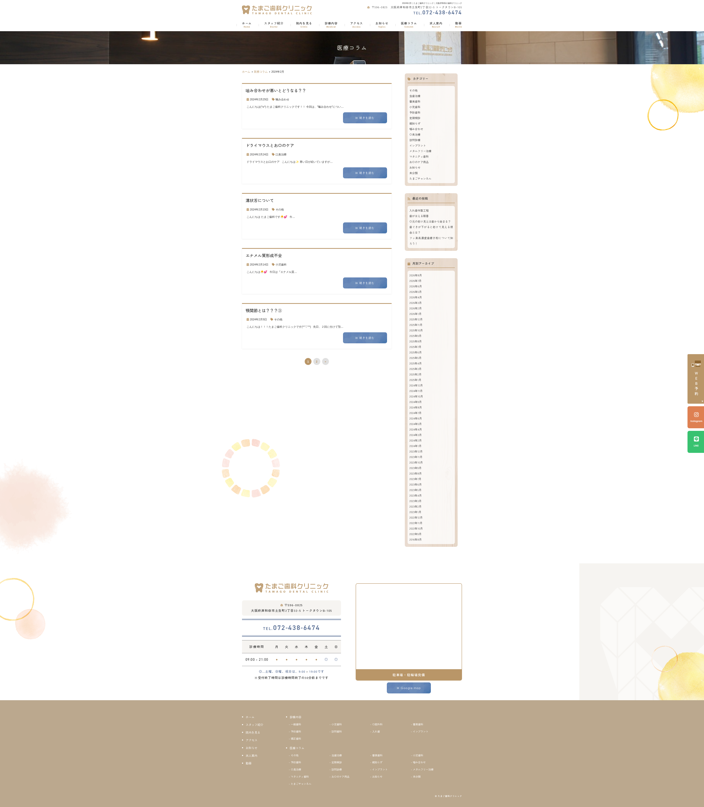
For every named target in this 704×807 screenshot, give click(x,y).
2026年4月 (415, 297)
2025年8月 (415, 341)
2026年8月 (415, 275)
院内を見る (304, 24)
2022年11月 (415, 523)
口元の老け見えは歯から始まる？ (430, 221)
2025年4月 (415, 363)
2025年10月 (416, 330)
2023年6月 (415, 484)
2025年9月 (415, 336)
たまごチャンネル (420, 178)
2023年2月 (415, 506)
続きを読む (367, 117)
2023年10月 (416, 462)
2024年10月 (416, 396)
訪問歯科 (336, 731)
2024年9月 (415, 402)
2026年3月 (415, 303)
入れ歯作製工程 (419, 210)
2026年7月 (415, 281)
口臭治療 (281, 154)
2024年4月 (415, 429)
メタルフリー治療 (420, 151)
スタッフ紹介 (274, 24)
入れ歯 (376, 731)
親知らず (414, 123)
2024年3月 (415, 435)
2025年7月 (415, 347)
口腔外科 (377, 724)
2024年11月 (416, 391)
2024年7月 (415, 413)
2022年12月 (416, 517)
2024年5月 (415, 424)
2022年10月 (416, 528)
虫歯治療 (414, 96)
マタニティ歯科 (419, 156)
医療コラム (409, 24)
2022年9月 (415, 534)
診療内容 (331, 24)
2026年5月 (415, 292)
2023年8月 (415, 473)
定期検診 (414, 118)
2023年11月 (415, 457)
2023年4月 (415, 495)
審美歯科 (414, 101)
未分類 (413, 173)
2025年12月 (416, 319)
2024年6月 (415, 418)
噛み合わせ (282, 99)
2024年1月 (415, 446)
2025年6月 (415, 352)
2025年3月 (415, 369)
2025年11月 (415, 325)
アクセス (356, 24)
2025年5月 (415, 358)
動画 (458, 24)
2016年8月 (415, 539)
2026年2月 (415, 308)
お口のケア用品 (419, 162)
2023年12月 (416, 451)
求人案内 (436, 24)
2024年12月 (416, 385)
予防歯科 (414, 112)
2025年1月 (415, 380)
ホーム (247, 24)
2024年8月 (415, 407)
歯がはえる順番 (419, 216)
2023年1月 (415, 512)
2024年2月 (415, 440)
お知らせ (381, 24)
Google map (411, 688)
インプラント (417, 145)
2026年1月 (415, 314)
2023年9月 (415, 468)
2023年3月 (415, 501)
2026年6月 (415, 286)
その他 (280, 209)
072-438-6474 (291, 627)
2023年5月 (415, 490)
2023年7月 (415, 479)
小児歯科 (281, 264)
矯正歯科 (296, 738)
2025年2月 (415, 374)
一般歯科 (296, 724)
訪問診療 (414, 140)
